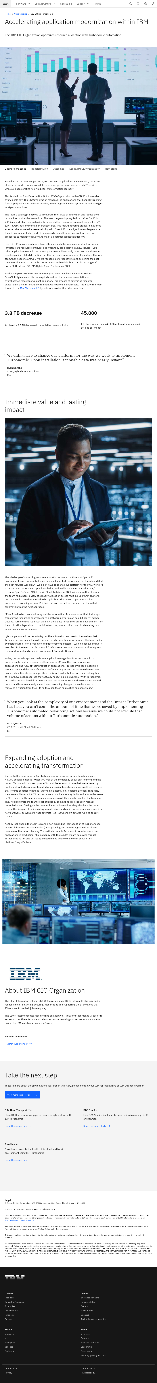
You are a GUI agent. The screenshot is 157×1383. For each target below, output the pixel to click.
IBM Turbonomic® (29, 288)
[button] (146, 3)
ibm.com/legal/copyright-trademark (20, 1220)
